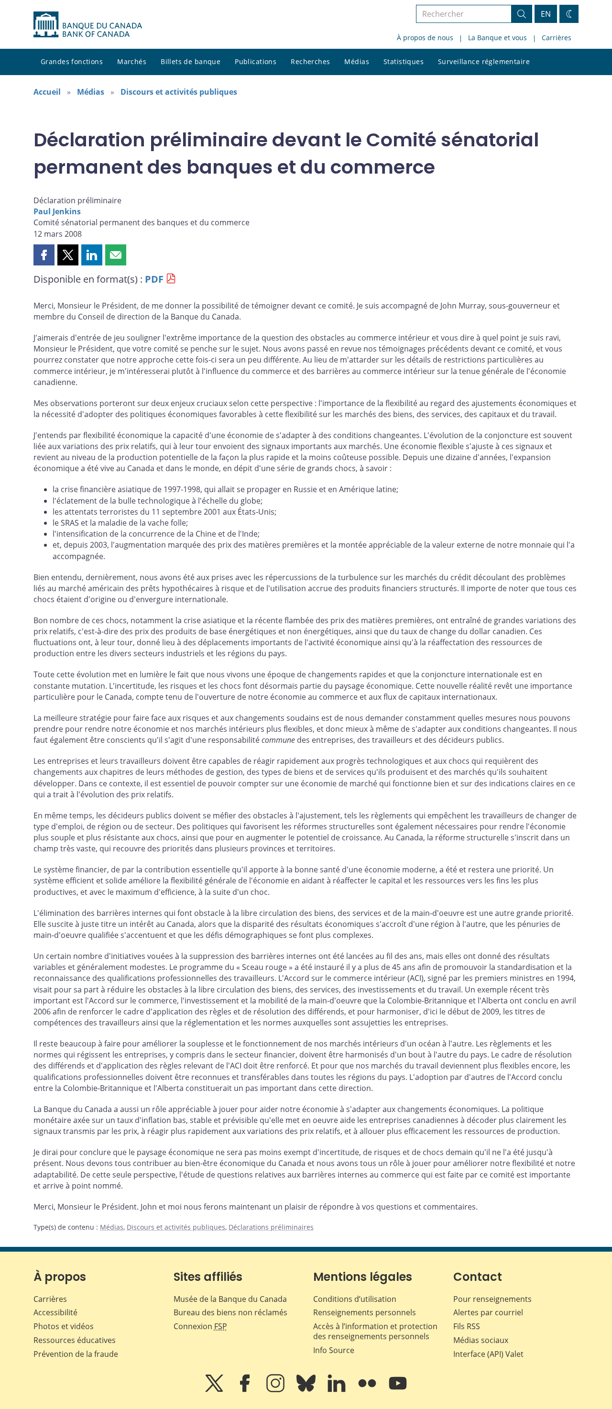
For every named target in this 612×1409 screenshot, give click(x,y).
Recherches (310, 61)
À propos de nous (425, 37)
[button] (44, 254)
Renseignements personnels (364, 1312)
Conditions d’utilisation (354, 1299)
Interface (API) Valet (488, 1354)
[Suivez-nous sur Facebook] (245, 1390)
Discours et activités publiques (178, 92)
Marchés (131, 61)
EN (546, 14)
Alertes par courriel (488, 1312)
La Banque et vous (497, 37)
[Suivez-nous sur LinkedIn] (337, 1390)
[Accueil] (87, 24)
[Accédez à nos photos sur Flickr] (368, 1390)
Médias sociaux (480, 1340)
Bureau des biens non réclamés (230, 1312)
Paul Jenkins (57, 211)
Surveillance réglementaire (484, 61)
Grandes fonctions (72, 61)
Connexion (200, 1326)
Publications (255, 61)
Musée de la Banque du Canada (230, 1299)
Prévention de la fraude (75, 1354)
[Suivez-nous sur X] (215, 1390)
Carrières (556, 37)
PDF (154, 279)
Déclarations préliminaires (271, 1227)
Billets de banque (190, 61)
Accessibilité (55, 1312)
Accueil (47, 92)
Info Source (333, 1350)
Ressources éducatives (74, 1340)
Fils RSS (466, 1326)
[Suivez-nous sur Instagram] (276, 1390)
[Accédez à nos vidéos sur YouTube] (397, 1390)
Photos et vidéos (63, 1326)
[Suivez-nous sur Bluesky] (307, 1390)
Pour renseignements (492, 1299)
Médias (356, 61)
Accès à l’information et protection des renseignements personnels (375, 1331)
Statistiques (403, 61)
